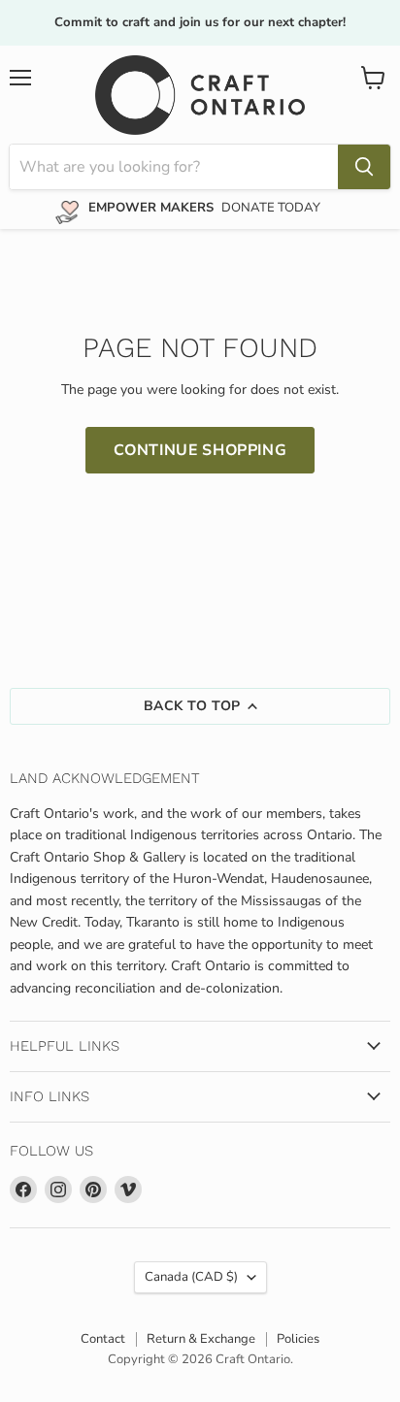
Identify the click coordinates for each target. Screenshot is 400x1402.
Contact (103, 1339)
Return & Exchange (201, 1339)
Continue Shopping (200, 450)
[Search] (364, 167)
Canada (191, 1277)
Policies (298, 1339)
